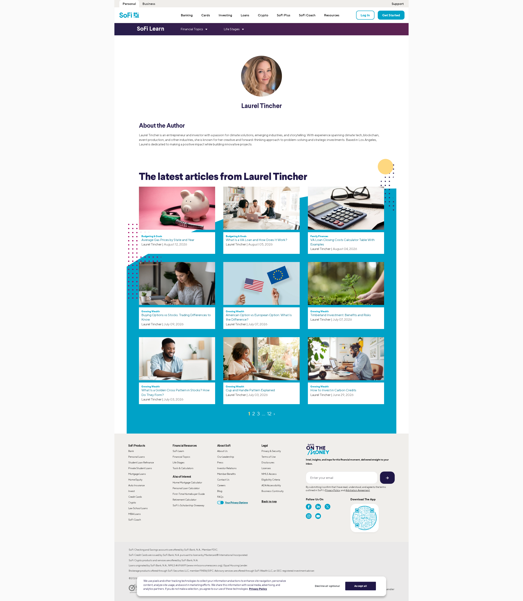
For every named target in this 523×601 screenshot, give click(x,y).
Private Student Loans (140, 468)
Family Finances (319, 236)
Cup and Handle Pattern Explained (250, 390)
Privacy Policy (332, 490)
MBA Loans (134, 513)
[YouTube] (318, 516)
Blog (219, 491)
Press (220, 462)
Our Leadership (225, 456)
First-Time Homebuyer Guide (189, 493)
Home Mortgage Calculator (187, 482)
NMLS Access (269, 473)
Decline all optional (327, 586)
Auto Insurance (136, 485)
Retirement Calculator (184, 499)
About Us (222, 451)
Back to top (269, 501)
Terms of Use (269, 456)
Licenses (266, 468)
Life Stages (178, 462)
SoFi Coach (134, 519)
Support (398, 4)
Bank (131, 451)
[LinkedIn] (318, 507)
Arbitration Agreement (357, 490)
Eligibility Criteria (271, 479)
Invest (131, 491)
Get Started (391, 15)
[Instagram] (309, 516)
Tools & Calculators (183, 468)
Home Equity (135, 479)
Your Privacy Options (236, 502)
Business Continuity (273, 491)
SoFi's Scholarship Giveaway (188, 505)
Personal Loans (136, 456)
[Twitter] (327, 507)
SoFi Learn (178, 451)
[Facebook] (309, 507)
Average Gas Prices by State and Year (167, 240)
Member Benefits (226, 473)
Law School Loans (138, 508)
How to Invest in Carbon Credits (333, 390)
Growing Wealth (150, 311)
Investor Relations (227, 468)
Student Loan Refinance (141, 462)
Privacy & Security (271, 451)
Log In (365, 15)
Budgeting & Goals (151, 236)
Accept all (360, 586)
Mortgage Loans (137, 473)
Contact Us (223, 479)
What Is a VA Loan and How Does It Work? (256, 240)
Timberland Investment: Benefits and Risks (340, 315)
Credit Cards (135, 496)
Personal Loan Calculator (186, 488)
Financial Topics (181, 456)
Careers (221, 485)
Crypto (132, 502)
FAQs (220, 496)
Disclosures (268, 462)
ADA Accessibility (271, 485)
